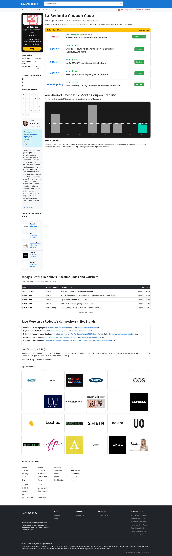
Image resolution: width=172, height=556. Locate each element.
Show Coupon (139, 36)
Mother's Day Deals (138, 515)
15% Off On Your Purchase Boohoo (59, 328)
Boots (56, 473)
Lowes (24, 494)
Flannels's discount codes (91, 337)
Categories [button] (34, 9)
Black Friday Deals (138, 528)
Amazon (25, 470)
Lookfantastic (43, 488)
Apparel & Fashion (57, 21)
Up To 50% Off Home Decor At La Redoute (86, 63)
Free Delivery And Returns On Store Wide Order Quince (66, 340)
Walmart (41, 473)
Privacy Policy (130, 552)
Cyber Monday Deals (139, 531)
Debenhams (75, 473)
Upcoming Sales (127, 9)
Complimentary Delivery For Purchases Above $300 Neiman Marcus (77, 334)
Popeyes (25, 485)
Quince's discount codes (101, 340)
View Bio (29, 207)
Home (24, 9)
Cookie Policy (103, 515)
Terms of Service (144, 552)
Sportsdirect (42, 491)
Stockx (40, 485)
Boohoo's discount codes (87, 328)
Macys (40, 467)
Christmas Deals (137, 534)
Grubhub (25, 488)
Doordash (25, 467)
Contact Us (80, 515)
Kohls (24, 477)
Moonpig (57, 467)
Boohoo (41, 494)
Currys (56, 477)
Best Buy (74, 467)
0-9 (27, 115)
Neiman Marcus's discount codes (120, 334)
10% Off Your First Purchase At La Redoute (86, 37)
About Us (57, 515)
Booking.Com (59, 480)
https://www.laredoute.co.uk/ (32, 31)
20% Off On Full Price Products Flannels (61, 337)
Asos (72, 480)
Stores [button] (45, 9)
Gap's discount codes (82, 331)
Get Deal (139, 49)
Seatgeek (25, 491)
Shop (32, 49)
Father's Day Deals (138, 518)
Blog (54, 9)
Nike (23, 480)
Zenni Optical (43, 497)
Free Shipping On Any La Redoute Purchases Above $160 (93, 85)
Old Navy (25, 473)
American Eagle (76, 470)
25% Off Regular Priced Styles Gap (56, 331)
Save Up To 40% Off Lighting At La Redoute (87, 74)
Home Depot (43, 470)
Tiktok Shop (42, 477)
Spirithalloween (27, 497)
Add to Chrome (144, 9)
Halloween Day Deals (139, 525)
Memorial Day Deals (138, 522)
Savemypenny (29, 3)
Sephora (74, 477)
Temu (40, 480)
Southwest (58, 470)
